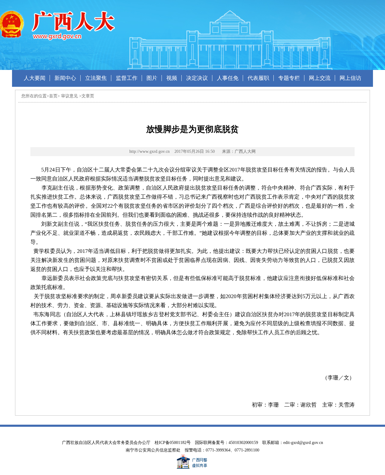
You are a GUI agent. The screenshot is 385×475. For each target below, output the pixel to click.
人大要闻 (34, 78)
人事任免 (228, 78)
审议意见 (69, 96)
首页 (53, 96)
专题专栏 (289, 78)
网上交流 (320, 78)
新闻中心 (65, 78)
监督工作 (126, 78)
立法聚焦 (96, 78)
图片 (151, 78)
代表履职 (258, 78)
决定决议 (197, 78)
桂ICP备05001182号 (173, 442)
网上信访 (350, 78)
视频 (171, 78)
